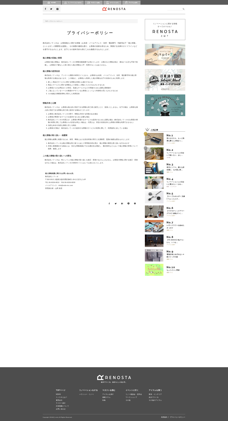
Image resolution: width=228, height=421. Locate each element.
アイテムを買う (155, 390)
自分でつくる (154, 397)
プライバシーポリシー (177, 417)
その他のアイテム (155, 400)
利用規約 (164, 417)
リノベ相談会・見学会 (134, 394)
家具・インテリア (155, 394)
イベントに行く (132, 390)
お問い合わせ (61, 409)
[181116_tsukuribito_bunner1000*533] (165, 54)
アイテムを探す (108, 394)
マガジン (95, 2)
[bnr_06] (165, 80)
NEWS (58, 394)
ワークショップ (131, 397)
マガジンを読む (108, 390)
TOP (46, 21)
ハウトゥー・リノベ (86, 394)
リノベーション (74, 2)
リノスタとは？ (61, 397)
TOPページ (60, 390)
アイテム (133, 2)
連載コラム (106, 397)
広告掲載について (62, 406)
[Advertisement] (162, 322)
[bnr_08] (165, 105)
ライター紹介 (61, 403)
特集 (104, 400)
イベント (114, 2)
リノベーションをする (88, 390)
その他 (128, 400)
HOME (53, 2)
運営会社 (59, 400)
